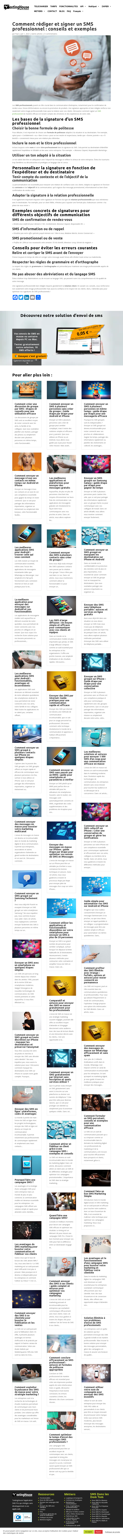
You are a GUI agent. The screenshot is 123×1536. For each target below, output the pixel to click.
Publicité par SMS (71, 1516)
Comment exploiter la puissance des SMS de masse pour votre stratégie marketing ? (27, 1391)
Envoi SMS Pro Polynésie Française (100, 1507)
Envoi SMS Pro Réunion (99, 1500)
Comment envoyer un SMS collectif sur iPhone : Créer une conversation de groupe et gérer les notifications (96, 831)
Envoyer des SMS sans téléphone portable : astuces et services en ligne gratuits (96, 609)
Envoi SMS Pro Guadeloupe (101, 1514)
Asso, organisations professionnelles (72, 1506)
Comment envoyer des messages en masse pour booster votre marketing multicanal (26, 826)
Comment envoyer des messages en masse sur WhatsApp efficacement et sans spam (96, 1050)
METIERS (38, 11)
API (81, 6)
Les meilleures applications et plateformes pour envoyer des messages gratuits (59, 483)
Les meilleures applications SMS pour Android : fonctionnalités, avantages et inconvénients (24, 679)
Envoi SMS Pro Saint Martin (101, 1518)
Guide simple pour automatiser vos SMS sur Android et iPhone (96, 903)
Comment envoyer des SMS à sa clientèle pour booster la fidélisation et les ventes (25, 1319)
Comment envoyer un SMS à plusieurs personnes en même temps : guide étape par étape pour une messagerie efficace (96, 410)
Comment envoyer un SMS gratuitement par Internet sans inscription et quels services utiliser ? (61, 1077)
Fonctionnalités (45, 1498)
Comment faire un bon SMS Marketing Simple (95, 1193)
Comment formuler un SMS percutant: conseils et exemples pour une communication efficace (96, 1121)
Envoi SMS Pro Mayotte (99, 1516)
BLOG (62, 11)
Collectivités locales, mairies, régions (73, 1519)
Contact (42, 1510)
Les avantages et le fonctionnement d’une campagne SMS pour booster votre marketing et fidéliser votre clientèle (96, 1265)
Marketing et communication (71, 1503)
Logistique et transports (74, 1498)
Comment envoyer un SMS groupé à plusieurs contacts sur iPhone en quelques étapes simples (27, 753)
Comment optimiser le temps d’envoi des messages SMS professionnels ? (61, 1438)
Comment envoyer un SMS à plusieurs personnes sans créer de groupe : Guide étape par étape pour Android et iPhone (61, 410)
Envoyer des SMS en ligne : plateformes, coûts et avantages (26, 1111)
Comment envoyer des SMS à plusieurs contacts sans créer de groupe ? (60, 556)
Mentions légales (45, 1520)
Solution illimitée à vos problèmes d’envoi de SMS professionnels (94, 1321)
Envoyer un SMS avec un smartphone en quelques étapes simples (27, 966)
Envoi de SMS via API (46, 1500)
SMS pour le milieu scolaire (75, 1512)
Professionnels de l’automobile (72, 1522)
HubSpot (93, 6)
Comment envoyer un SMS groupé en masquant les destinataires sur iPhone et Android (96, 554)
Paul (17, 34)
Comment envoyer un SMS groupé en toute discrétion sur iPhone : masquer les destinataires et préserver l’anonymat (27, 1040)
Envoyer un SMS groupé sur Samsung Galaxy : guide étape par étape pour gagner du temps (95, 483)
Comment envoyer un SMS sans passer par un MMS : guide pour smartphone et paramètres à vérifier (61, 775)
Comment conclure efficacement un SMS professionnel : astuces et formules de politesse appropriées (61, 1363)
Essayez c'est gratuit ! (32, 356)
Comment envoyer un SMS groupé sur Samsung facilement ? (27, 897)
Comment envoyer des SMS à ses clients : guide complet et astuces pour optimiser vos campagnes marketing (61, 1288)
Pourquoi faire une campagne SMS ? (25, 1181)
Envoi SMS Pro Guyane (99, 1510)
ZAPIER (105, 6)
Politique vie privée (46, 1517)
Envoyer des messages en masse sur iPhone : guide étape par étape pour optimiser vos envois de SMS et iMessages (61, 850)
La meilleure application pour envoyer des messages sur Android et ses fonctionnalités (24, 605)
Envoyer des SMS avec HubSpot (47, 1506)
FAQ (69, 11)
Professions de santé (73, 1525)
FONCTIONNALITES (68, 6)
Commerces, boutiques (74, 1500)
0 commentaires (50, 34)
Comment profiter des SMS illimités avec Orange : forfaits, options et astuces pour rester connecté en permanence (95, 975)
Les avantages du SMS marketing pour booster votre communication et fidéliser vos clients (26, 1249)
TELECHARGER (41, 6)
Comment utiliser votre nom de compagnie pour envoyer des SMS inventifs (94, 1392)
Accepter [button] (88, 1532)
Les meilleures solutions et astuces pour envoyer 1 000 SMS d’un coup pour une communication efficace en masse (95, 757)
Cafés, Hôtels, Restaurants (75, 1514)
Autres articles (37, 34)
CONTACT (52, 11)
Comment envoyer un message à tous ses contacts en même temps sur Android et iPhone (27, 480)
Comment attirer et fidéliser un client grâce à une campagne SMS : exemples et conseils (61, 1148)
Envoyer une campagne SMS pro (49, 1503)
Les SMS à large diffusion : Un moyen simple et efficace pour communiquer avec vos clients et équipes (60, 626)
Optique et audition (72, 1510)
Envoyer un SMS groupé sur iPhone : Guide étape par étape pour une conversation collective (95, 682)
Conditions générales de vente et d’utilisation (48, 1514)
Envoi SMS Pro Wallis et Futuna (99, 1521)
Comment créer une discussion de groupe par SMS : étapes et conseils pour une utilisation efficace (26, 409)
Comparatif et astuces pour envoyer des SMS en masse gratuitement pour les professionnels (61, 1005)
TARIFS (53, 6)
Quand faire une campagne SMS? (58, 1216)
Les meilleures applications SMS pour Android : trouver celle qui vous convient (24, 552)
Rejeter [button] (98, 1532)
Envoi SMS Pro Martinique (100, 1512)
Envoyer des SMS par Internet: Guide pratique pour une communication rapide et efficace (61, 700)
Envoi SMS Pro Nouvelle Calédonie (100, 1503)
